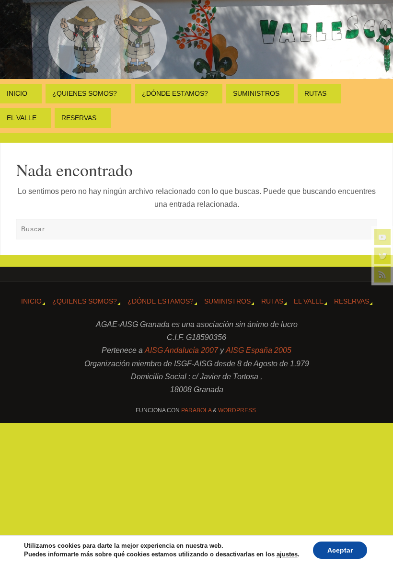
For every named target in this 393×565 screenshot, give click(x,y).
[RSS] (382, 274)
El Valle (309, 301)
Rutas (272, 301)
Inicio (31, 301)
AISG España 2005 (258, 350)
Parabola (196, 410)
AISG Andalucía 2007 (182, 350)
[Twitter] (382, 256)
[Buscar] (365, 230)
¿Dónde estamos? (160, 301)
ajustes (287, 554)
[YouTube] (382, 237)
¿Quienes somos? (84, 301)
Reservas (351, 301)
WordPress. (237, 410)
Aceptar (340, 550)
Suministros (227, 301)
